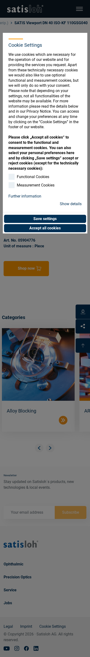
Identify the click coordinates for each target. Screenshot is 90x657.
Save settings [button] (45, 218)
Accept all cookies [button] (45, 228)
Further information (24, 196)
